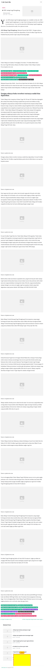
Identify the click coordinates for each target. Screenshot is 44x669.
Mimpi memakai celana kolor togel (9, 607)
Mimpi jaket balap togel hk (19, 71)
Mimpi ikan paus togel (21, 77)
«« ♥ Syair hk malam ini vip (6, 619)
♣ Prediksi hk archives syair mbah (20, 646)
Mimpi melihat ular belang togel (23, 613)
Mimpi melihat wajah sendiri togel (9, 615)
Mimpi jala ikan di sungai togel (8, 73)
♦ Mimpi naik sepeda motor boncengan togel (23, 635)
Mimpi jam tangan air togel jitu (9, 75)
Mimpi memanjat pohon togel (30, 609)
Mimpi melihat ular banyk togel (26, 611)
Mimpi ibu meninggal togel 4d (26, 79)
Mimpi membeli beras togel (8, 613)
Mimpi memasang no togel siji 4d (9, 611)
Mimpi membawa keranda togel (9, 605)
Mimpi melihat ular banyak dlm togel (28, 607)
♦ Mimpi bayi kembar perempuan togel (21, 630)
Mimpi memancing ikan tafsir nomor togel (11, 609)
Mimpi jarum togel (21, 73)
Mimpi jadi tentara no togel (8, 77)
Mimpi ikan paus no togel (35, 75)
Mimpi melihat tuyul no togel (25, 605)
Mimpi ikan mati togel (32, 71)
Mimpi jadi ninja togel (6, 71)
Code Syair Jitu (4, 667)
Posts (3, 7)
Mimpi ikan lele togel (23, 75)
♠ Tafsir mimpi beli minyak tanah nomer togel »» (32, 619)
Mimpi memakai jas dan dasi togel (27, 615)
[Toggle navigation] (41, 2)
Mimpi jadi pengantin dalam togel (9, 79)
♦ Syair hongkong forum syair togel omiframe (23, 641)
